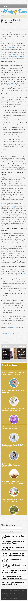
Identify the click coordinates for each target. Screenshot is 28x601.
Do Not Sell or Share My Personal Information (10, 598)
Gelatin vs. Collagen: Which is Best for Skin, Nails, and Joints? (14, 571)
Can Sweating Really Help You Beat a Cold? (13, 446)
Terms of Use (21, 593)
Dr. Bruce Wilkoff (13, 83)
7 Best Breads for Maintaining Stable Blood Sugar (14, 566)
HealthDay (14, 327)
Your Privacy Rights (5, 593)
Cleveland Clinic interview (8, 85)
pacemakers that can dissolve (12, 57)
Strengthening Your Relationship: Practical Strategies (11, 465)
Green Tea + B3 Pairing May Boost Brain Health (12, 500)
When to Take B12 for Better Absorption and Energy (13, 373)
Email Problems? (5, 596)
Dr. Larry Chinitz (15, 207)
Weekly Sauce (6, 26)
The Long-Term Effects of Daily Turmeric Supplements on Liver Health (12, 578)
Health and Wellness (10, 333)
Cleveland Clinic (5, 101)
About (6, 590)
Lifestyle (17, 333)
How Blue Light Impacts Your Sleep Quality (13, 537)
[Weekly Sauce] (14, 12)
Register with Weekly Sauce (14, 590)
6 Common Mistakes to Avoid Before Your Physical (13, 428)
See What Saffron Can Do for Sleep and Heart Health (13, 409)
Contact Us (23, 590)
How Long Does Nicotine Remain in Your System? (13, 548)
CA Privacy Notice (13, 593)
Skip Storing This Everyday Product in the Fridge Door (12, 482)
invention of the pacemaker (9, 47)
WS (2, 590)
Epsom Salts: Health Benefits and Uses (13, 391)
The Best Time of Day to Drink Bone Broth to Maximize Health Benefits (13, 554)
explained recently (20, 216)
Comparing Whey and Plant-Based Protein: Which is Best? (13, 543)
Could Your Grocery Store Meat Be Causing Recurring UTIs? (13, 583)
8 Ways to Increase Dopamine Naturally (11, 560)
